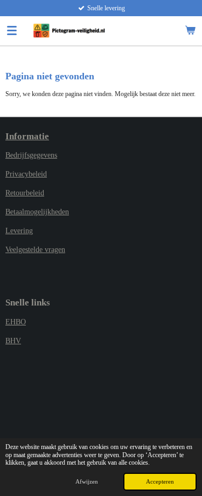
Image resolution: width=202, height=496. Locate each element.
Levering (19, 231)
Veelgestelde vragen (35, 250)
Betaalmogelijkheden (37, 212)
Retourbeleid (24, 193)
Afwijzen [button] (86, 481)
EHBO (15, 322)
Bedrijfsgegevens (31, 155)
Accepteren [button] (160, 481)
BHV (13, 341)
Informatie (27, 136)
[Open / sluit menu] (12, 30)
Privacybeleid (26, 174)
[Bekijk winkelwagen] (190, 30)
